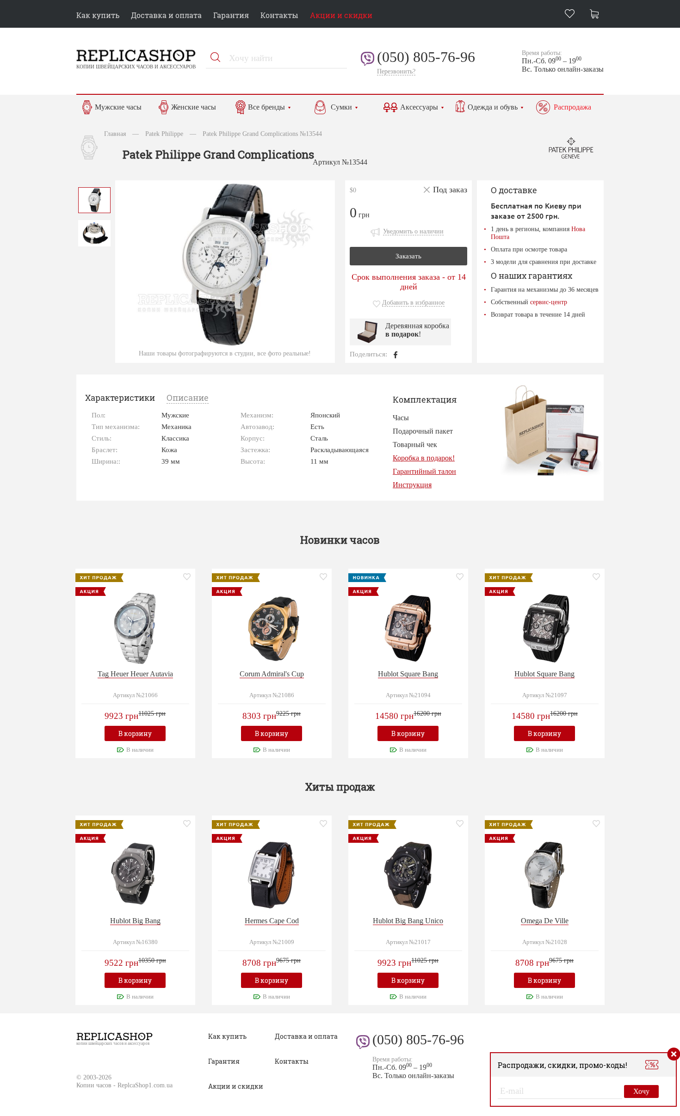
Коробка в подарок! (424, 458)
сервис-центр (548, 302)
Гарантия (231, 15)
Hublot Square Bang (408, 674)
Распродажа (572, 107)
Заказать (408, 256)
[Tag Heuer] (135, 627)
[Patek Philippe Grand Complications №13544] (94, 199)
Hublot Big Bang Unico (408, 921)
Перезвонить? (396, 71)
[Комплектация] (551, 430)
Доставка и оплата (166, 15)
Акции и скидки (341, 15)
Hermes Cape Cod (272, 921)
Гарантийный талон (424, 471)
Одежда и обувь (493, 107)
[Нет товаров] (597, 15)
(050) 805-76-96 (426, 57)
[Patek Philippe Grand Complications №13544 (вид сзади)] (94, 232)
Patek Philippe (164, 133)
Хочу (641, 1091)
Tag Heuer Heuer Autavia (135, 674)
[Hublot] (408, 627)
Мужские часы (118, 107)
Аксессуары (419, 107)
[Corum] (271, 627)
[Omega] (544, 874)
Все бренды (266, 107)
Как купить (97, 15)
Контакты (279, 15)
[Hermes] (271, 874)
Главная (115, 133)
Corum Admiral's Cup (272, 674)
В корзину (135, 733)
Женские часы (193, 107)
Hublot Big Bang (135, 921)
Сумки (341, 107)
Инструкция (412, 485)
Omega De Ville (545, 921)
